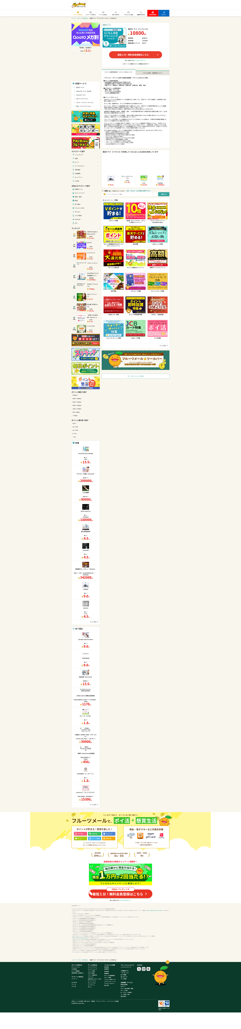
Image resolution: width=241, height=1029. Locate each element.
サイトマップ (110, 1001)
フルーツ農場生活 (92, 975)
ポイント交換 (124, 990)
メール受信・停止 (125, 994)
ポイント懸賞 (107, 977)
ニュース (74, 984)
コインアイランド (92, 967)
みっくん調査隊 (75, 971)
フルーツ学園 (91, 971)
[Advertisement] (135, 5)
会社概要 (116, 1001)
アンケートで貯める (90, 14)
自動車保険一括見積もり (78, 973)
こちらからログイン (140, 60)
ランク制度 (123, 979)
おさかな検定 (91, 973)
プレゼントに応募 (128, 14)
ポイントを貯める (77, 14)
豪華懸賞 (106, 973)
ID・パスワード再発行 (126, 992)
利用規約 (93, 1001)
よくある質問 (80, 1001)
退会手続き (123, 996)
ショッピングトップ (126, 967)
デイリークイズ (92, 981)
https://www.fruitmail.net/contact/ (154, 910)
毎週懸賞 (106, 969)
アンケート (74, 979)
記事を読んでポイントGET (94, 979)
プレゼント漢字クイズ (110, 979)
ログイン (164, 14)
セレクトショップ (92, 969)
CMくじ (90, 987)
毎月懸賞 (106, 971)
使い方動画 (123, 975)
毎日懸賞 (106, 967)
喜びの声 (106, 985)
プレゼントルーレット (110, 981)
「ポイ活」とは (125, 973)
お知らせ (74, 1001)
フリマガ (74, 986)
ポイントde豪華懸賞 (109, 975)
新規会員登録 (152, 14)
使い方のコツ (124, 977)
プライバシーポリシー (101, 1001)
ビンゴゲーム (91, 985)
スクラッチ (91, 977)
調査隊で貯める (141, 14)
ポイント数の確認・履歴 (127, 988)
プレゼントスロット (109, 983)
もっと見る (94, 622)
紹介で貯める (115, 14)
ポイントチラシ (92, 983)
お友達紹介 (74, 969)
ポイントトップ (75, 967)
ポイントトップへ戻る (135, 376)
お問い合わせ (87, 1001)
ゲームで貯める (103, 14)
